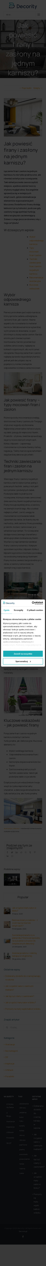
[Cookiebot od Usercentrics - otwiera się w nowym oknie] (32, 603)
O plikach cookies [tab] (35, 610)
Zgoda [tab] (6, 610)
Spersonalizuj (21, 661)
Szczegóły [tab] (18, 610)
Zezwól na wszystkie (23, 654)
